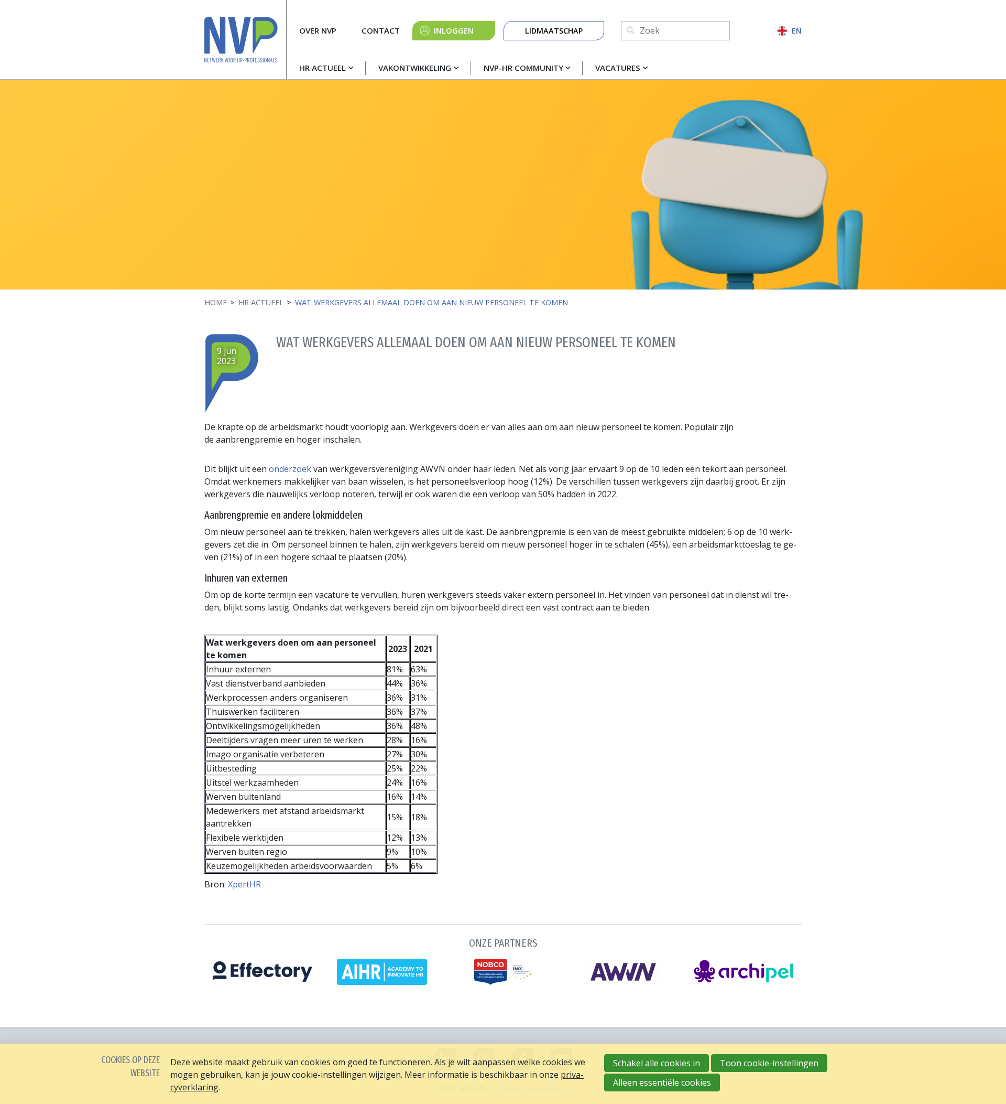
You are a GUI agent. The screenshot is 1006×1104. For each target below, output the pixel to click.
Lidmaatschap (554, 31)
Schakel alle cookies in (656, 1063)
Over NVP (317, 30)
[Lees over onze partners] (503, 959)
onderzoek (290, 469)
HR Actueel (322, 67)
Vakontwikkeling (414, 67)
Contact (381, 30)
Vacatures (617, 67)
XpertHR (244, 884)
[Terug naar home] (245, 39)
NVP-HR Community (523, 67)
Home (215, 302)
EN (797, 31)
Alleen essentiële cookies (662, 1082)
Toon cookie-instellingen (769, 1063)
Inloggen (454, 31)
